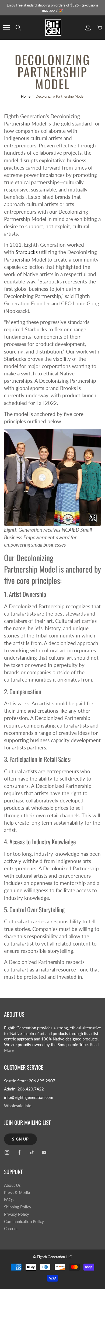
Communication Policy (24, 1221)
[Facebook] (19, 1152)
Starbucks (27, 252)
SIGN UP (20, 1139)
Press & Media (17, 1192)
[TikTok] (31, 1152)
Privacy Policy (16, 1214)
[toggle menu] (6, 28)
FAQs (9, 1199)
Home (25, 96)
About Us (12, 1185)
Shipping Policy (17, 1207)
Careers (11, 1228)
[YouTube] (44, 1152)
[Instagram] (7, 1152)
